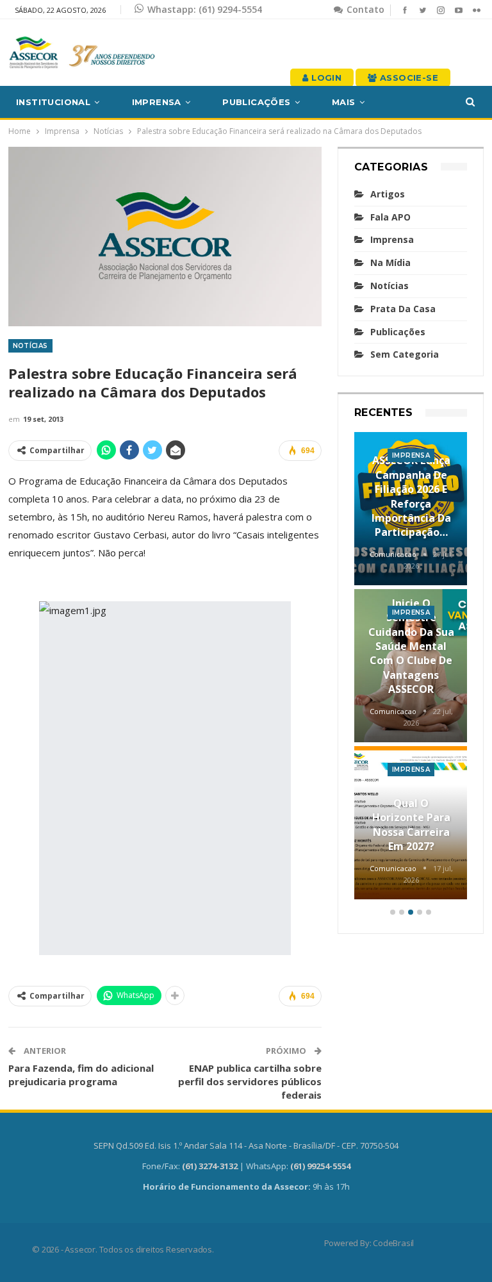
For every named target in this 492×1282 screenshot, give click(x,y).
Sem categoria (404, 354)
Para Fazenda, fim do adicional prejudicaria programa (81, 1074)
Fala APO (390, 217)
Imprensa (156, 102)
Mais (344, 102)
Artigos (387, 194)
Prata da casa (403, 309)
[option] (411, 667)
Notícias (30, 346)
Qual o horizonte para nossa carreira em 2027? (411, 824)
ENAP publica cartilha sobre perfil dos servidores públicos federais (250, 1081)
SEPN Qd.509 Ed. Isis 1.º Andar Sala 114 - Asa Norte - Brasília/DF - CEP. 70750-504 (246, 1145)
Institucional (53, 102)
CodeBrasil (393, 1243)
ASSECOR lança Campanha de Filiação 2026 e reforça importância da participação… (411, 496)
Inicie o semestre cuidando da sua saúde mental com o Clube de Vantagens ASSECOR (411, 646)
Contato (364, 9)
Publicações (256, 102)
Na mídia (390, 262)
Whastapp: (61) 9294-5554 (204, 9)
